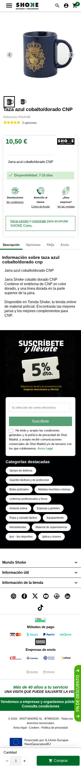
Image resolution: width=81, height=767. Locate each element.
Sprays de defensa (20, 470)
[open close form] (77, 693)
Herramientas (17, 527)
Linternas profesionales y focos (28, 498)
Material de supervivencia (51, 527)
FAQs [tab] (50, 245)
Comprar (58, 761)
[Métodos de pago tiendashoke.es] (15, 635)
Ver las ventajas (66, 206)
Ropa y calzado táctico (23, 517)
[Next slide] (71, 55)
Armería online (18, 508)
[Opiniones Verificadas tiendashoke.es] (40, 621)
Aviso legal (20, 727)
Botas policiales (19, 489)
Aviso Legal (45, 448)
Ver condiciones (15, 202)
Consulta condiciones (40, 706)
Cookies (34, 727)
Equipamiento (55, 517)
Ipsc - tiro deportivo (21, 536)
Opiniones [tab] (33, 245)
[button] (9, 101)
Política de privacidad (54, 727)
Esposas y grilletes (48, 508)
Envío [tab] (65, 245)
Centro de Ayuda (40, 206)
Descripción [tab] (11, 245)
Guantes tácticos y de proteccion (29, 480)
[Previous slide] (10, 55)
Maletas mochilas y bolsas (54, 489)
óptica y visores (51, 536)
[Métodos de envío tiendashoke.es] (15, 659)
